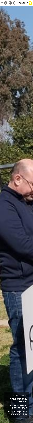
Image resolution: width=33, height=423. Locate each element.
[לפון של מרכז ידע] (6, 3)
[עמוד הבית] (24, 3)
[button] (2, 2)
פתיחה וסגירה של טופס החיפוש (10, 3)
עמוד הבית (24, 395)
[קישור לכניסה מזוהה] (14, 3)
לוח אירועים (16, 395)
